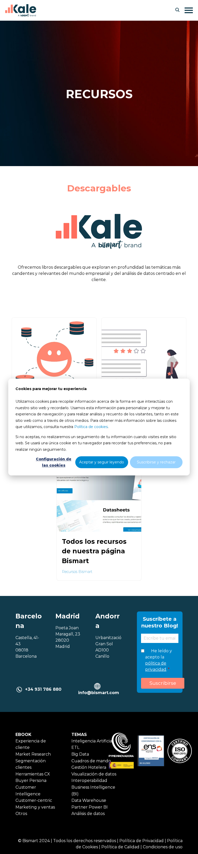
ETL (75, 747)
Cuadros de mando (91, 760)
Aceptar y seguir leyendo (101, 462)
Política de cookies (91, 426)
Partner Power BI (89, 807)
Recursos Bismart (77, 571)
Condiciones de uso (163, 846)
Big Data (80, 754)
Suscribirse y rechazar (156, 462)
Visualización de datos (93, 774)
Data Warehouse (88, 800)
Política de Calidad (120, 846)
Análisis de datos (88, 813)
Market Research (33, 754)
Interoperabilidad (89, 780)
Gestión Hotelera (88, 767)
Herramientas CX (32, 774)
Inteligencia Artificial (92, 741)
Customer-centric (33, 800)
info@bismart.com (98, 692)
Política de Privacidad (141, 840)
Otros (21, 813)
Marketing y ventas (35, 807)
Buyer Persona (30, 780)
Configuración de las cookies (53, 462)
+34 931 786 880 (43, 689)
